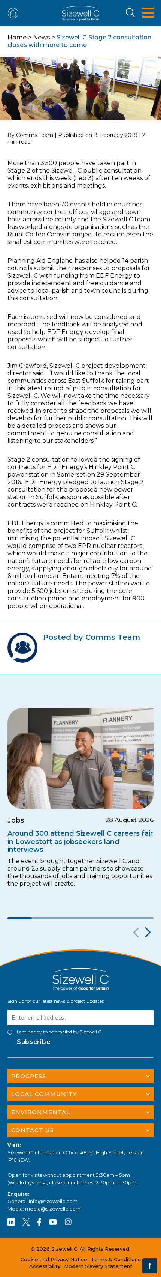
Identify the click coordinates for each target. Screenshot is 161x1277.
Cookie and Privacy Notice (54, 1259)
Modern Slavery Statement (98, 1266)
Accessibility (44, 1266)
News (41, 37)
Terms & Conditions (115, 1259)
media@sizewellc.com (52, 1209)
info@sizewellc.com (53, 1201)
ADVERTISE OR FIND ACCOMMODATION (14, 13)
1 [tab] (19, 918)
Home (17, 37)
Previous (135, 932)
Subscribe (34, 1041)
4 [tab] (92, 918)
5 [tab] (117, 918)
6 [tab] (141, 918)
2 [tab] (44, 918)
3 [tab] (68, 918)
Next (147, 932)
